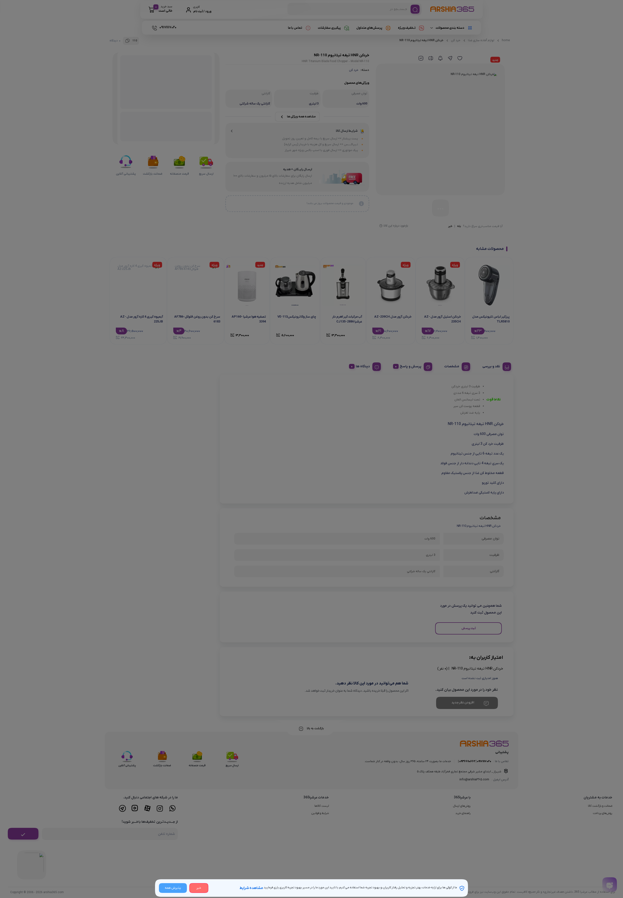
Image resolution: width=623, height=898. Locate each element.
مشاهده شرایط (251, 888)
